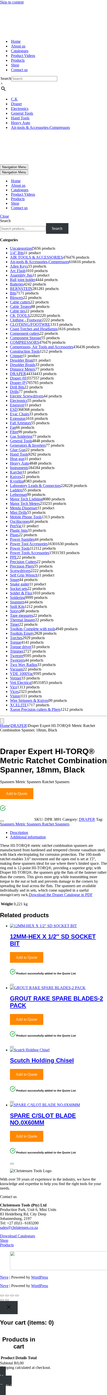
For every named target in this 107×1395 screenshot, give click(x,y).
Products (18, 60)
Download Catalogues (17, 1236)
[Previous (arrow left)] (2, 1300)
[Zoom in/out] (2, 1295)
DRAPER (19, 725)
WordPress (39, 1277)
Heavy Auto (20, 123)
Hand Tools (20, 118)
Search (5, 78)
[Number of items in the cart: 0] (2, 720)
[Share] (12, 1295)
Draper (16, 104)
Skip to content (12, 2)
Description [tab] (19, 832)
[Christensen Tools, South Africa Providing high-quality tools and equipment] (53, 19)
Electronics (19, 108)
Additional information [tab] (28, 837)
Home (16, 41)
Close (4, 216)
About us (18, 46)
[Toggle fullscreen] (7, 1295)
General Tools (22, 113)
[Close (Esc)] (17, 1295)
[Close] (2, 821)
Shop (15, 65)
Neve (4, 1277)
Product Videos (23, 55)
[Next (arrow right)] (7, 1300)
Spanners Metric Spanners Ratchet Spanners (34, 824)
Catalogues (19, 51)
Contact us (19, 70)
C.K (14, 99)
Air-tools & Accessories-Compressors (40, 127)
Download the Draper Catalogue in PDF (61, 895)
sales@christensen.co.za (19, 1227)
